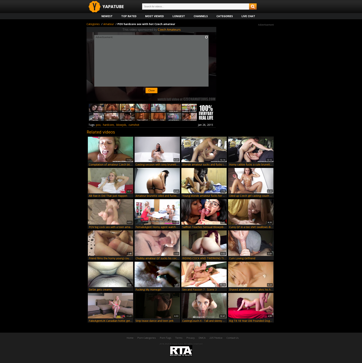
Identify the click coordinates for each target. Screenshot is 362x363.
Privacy (190, 337)
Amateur (108, 24)
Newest (107, 16)
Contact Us (232, 337)
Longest (179, 16)
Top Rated (129, 16)
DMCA (202, 337)
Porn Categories (146, 337)
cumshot (134, 125)
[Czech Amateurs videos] (151, 119)
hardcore (108, 125)
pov (98, 125)
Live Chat (248, 16)
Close (151, 90)
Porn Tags (165, 337)
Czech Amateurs (169, 29)
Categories (224, 16)
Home (130, 337)
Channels (201, 16)
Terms (179, 337)
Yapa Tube (109, 7)
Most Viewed (154, 16)
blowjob (121, 125)
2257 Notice (215, 337)
